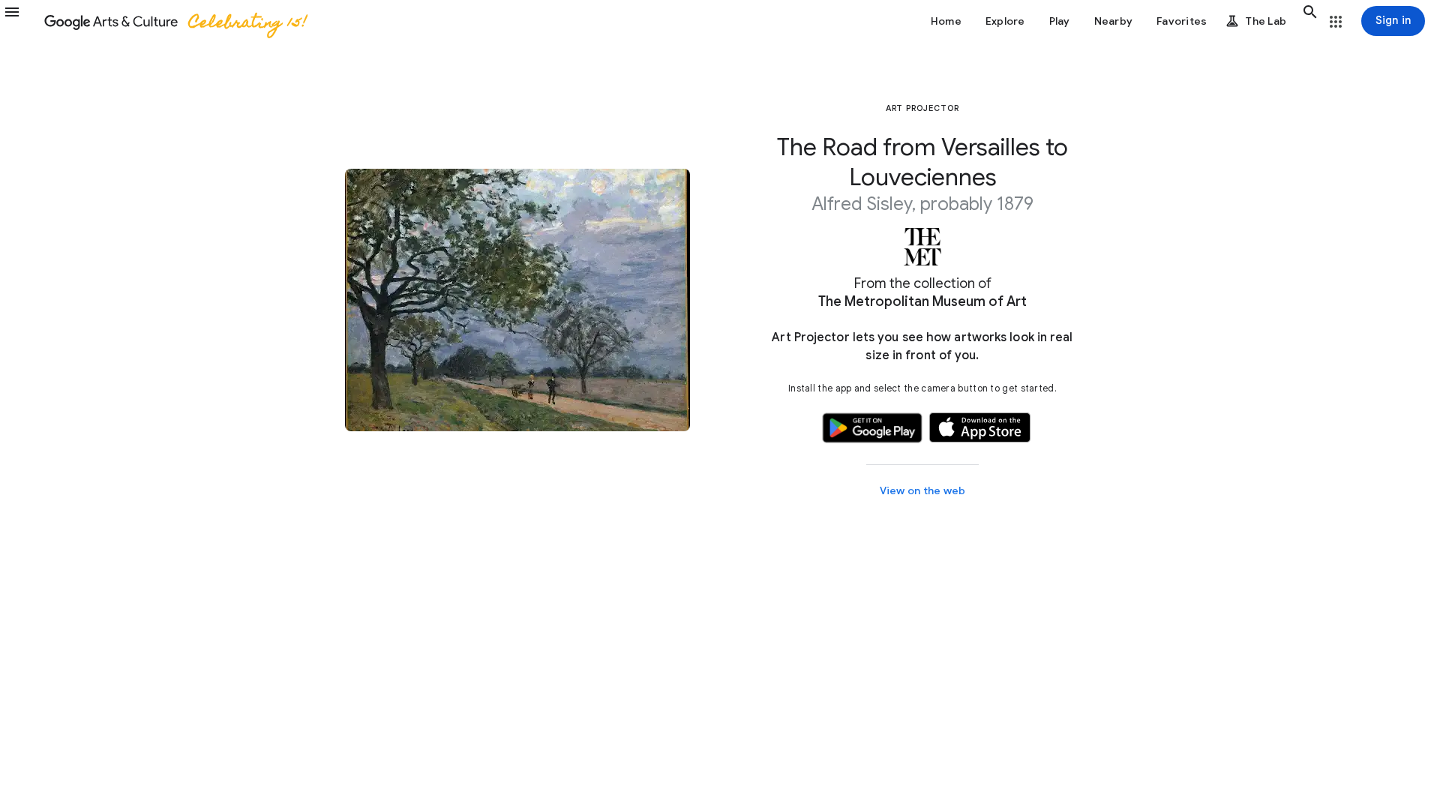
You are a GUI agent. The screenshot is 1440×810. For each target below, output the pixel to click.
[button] (21, 21)
